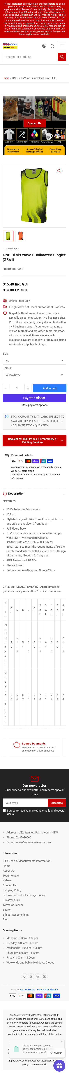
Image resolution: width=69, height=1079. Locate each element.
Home (6, 78)
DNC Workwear (11, 248)
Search (7, 909)
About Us (8, 870)
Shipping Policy (12, 890)
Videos (7, 880)
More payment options (34, 405)
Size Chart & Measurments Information (26, 861)
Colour (7, 368)
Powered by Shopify (47, 989)
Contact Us (34, 123)
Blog (5, 919)
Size (5, 353)
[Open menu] (62, 46)
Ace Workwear (27, 989)
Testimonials (11, 875)
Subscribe (57, 803)
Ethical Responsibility (16, 914)
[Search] (62, 57)
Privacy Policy (11, 900)
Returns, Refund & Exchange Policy (24, 895)
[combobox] (34, 57)
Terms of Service (13, 905)
